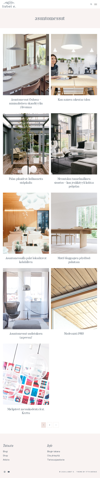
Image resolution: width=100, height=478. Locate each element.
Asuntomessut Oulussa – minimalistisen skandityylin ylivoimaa (26, 103)
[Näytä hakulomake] (91, 4)
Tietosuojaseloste (56, 459)
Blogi (5, 451)
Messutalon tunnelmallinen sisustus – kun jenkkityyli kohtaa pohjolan (74, 183)
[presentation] (26, 64)
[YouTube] (8, 472)
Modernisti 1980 (74, 333)
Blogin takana (53, 451)
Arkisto (6, 459)
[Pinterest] (4, 472)
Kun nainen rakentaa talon (74, 99)
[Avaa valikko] (95, 4)
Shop (5, 455)
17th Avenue (91, 472)
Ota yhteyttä (53, 455)
